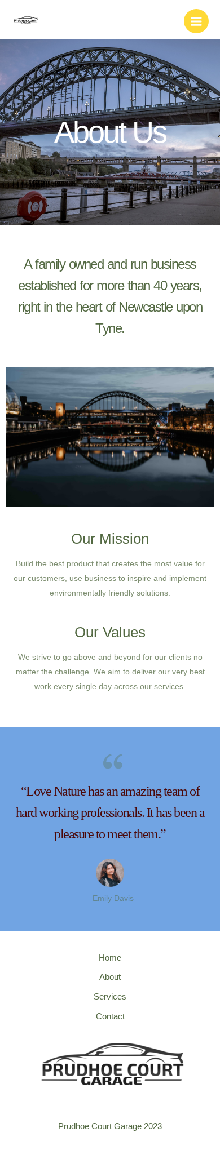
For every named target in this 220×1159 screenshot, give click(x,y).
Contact (110, 1016)
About (110, 977)
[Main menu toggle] (196, 21)
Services (110, 996)
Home (110, 957)
